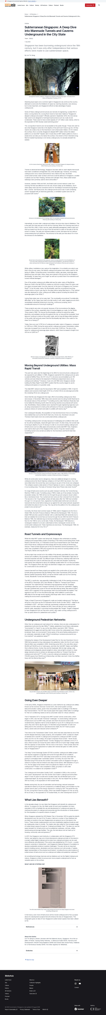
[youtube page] (80, 984)
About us (31, 980)
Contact (77, 987)
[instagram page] (76, 984)
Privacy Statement (25, 1009)
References (30, 927)
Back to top (30, 960)
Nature (31, 988)
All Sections (43, 5)
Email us (31, 991)
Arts (27, 5)
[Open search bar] (99, 5)
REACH (44, 1009)
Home (26, 14)
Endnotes (29, 950)
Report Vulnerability (10, 1009)
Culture (32, 5)
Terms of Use (36, 1009)
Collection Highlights (35, 982)
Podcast (56, 5)
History (37, 5)
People (31, 985)
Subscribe (89, 5)
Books (62, 5)
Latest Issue (21, 5)
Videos (51, 5)
